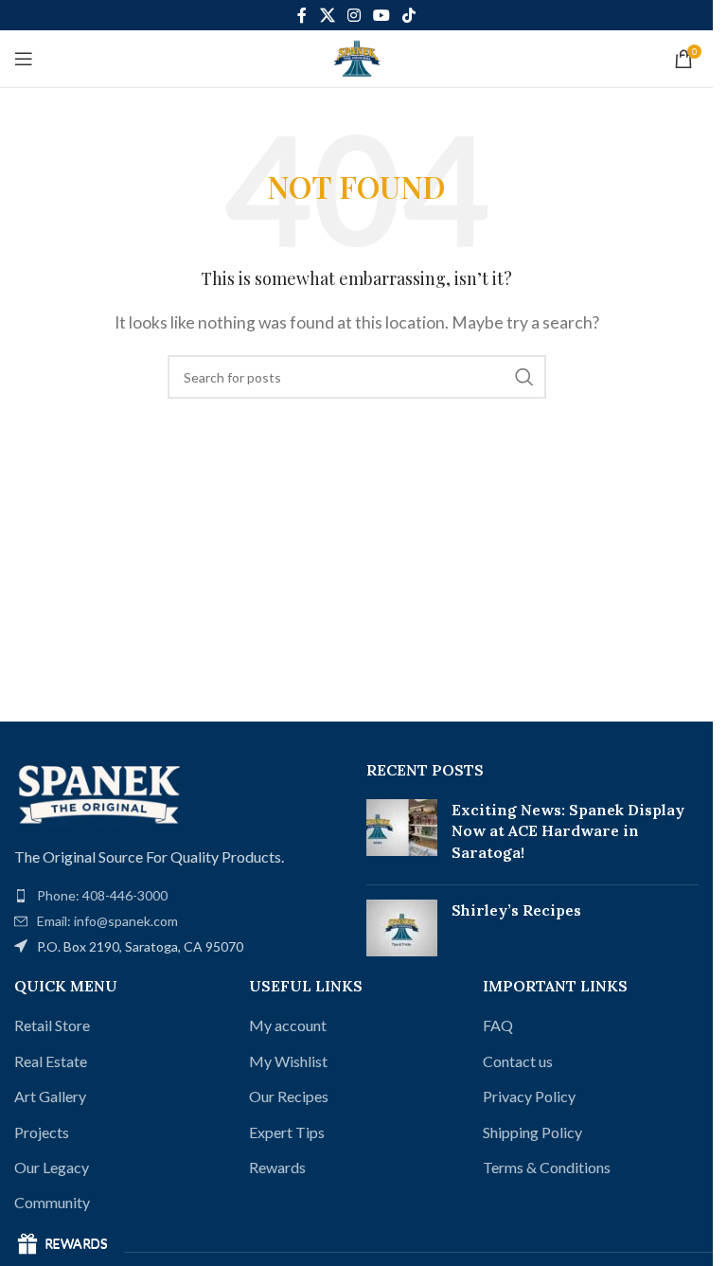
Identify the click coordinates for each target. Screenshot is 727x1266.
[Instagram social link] (353, 15)
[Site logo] (357, 56)
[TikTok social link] (409, 15)
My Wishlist (288, 1061)
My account (288, 1025)
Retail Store (52, 1025)
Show (62, 1244)
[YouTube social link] (382, 15)
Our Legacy (51, 1167)
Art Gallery (50, 1096)
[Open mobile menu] (24, 59)
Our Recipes (288, 1096)
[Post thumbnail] (401, 834)
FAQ (498, 1025)
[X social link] (327, 15)
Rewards (277, 1167)
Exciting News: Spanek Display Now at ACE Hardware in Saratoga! (568, 831)
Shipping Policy (532, 1132)
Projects (41, 1132)
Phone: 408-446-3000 (102, 895)
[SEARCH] (524, 377)
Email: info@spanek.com (107, 921)
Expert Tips (287, 1132)
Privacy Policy (529, 1096)
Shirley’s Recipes (516, 909)
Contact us (518, 1061)
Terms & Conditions (547, 1167)
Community (52, 1202)
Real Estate (50, 1061)
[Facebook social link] (302, 15)
